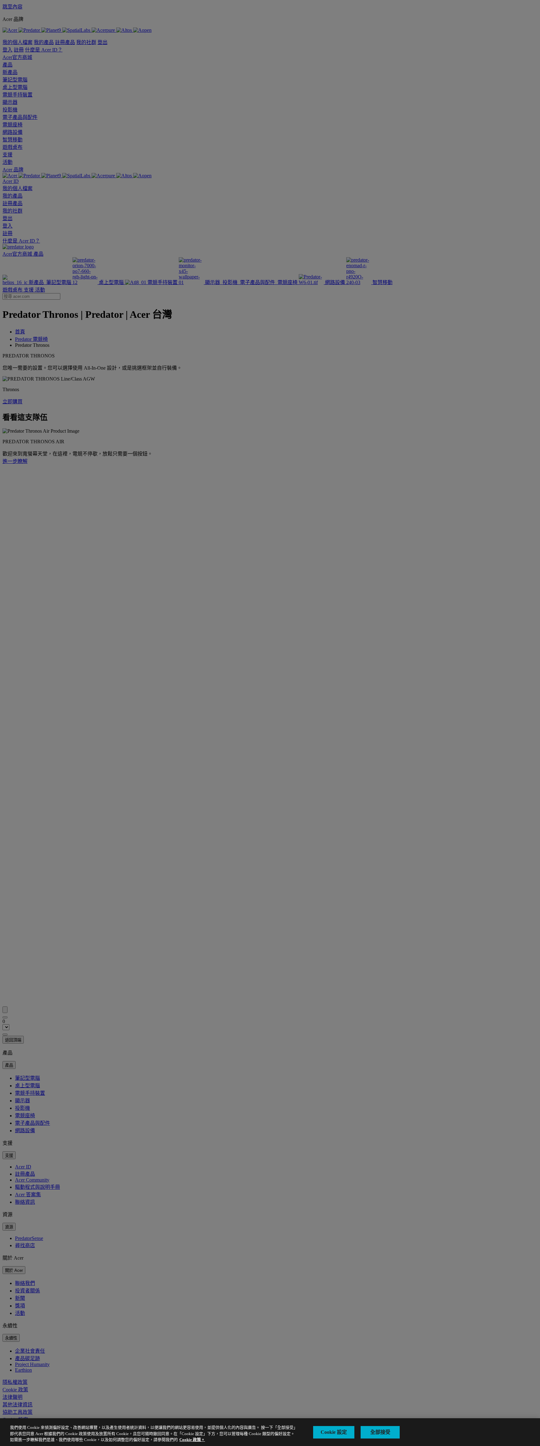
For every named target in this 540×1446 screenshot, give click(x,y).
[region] (270, 1432)
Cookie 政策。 (192, 1439)
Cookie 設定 (334, 1432)
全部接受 (380, 1432)
